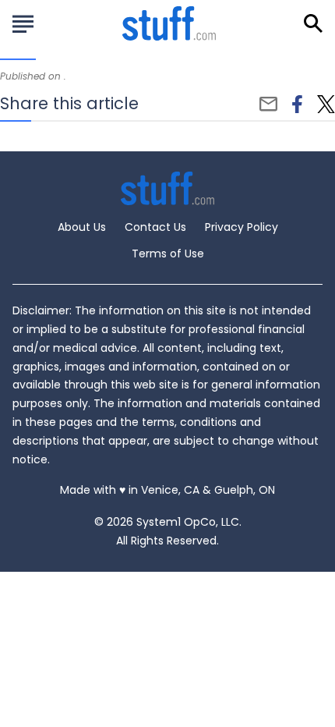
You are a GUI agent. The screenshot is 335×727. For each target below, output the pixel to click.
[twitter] (326, 104)
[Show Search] (313, 23)
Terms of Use (168, 253)
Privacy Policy (241, 227)
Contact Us (155, 227)
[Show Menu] (23, 21)
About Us (82, 227)
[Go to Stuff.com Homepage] (169, 23)
